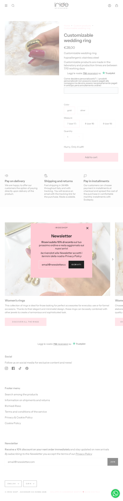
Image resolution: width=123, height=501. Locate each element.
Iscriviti (76, 264)
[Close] (87, 228)
